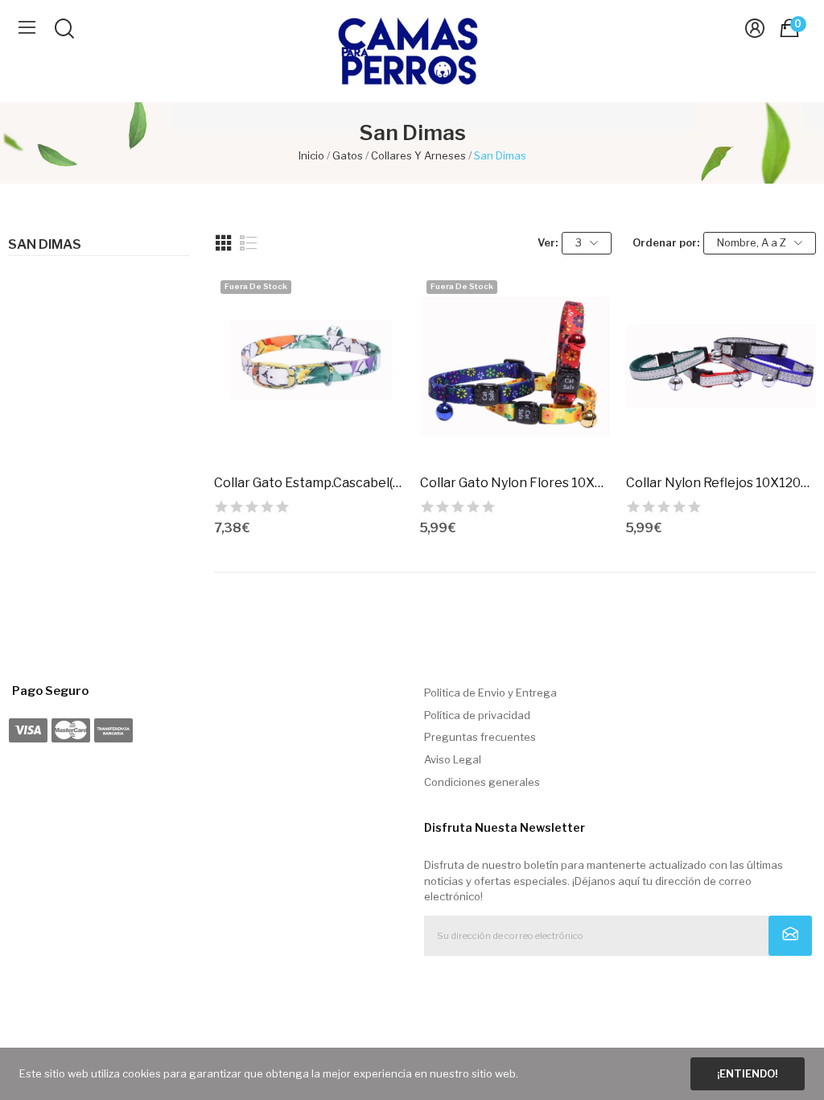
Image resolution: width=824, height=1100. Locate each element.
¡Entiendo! (747, 1073)
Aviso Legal (452, 759)
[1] (790, 936)
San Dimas (44, 245)
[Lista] (248, 243)
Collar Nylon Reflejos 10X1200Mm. (721, 482)
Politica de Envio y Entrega (490, 692)
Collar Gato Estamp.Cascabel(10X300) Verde (309, 482)
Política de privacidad (477, 715)
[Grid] (223, 243)
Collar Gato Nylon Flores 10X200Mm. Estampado (515, 482)
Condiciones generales (482, 781)
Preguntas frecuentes (480, 736)
